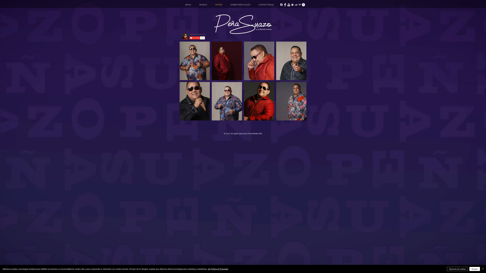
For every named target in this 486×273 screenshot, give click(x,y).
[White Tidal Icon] (299, 4)
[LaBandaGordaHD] (288, 4)
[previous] (184, 82)
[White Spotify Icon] (292, 4)
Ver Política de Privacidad (218, 269)
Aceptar (475, 269)
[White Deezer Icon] (296, 4)
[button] (195, 61)
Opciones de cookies (457, 269)
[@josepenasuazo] (281, 4)
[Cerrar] (482, 269)
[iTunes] (303, 4)
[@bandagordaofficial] (285, 4)
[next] (302, 82)
